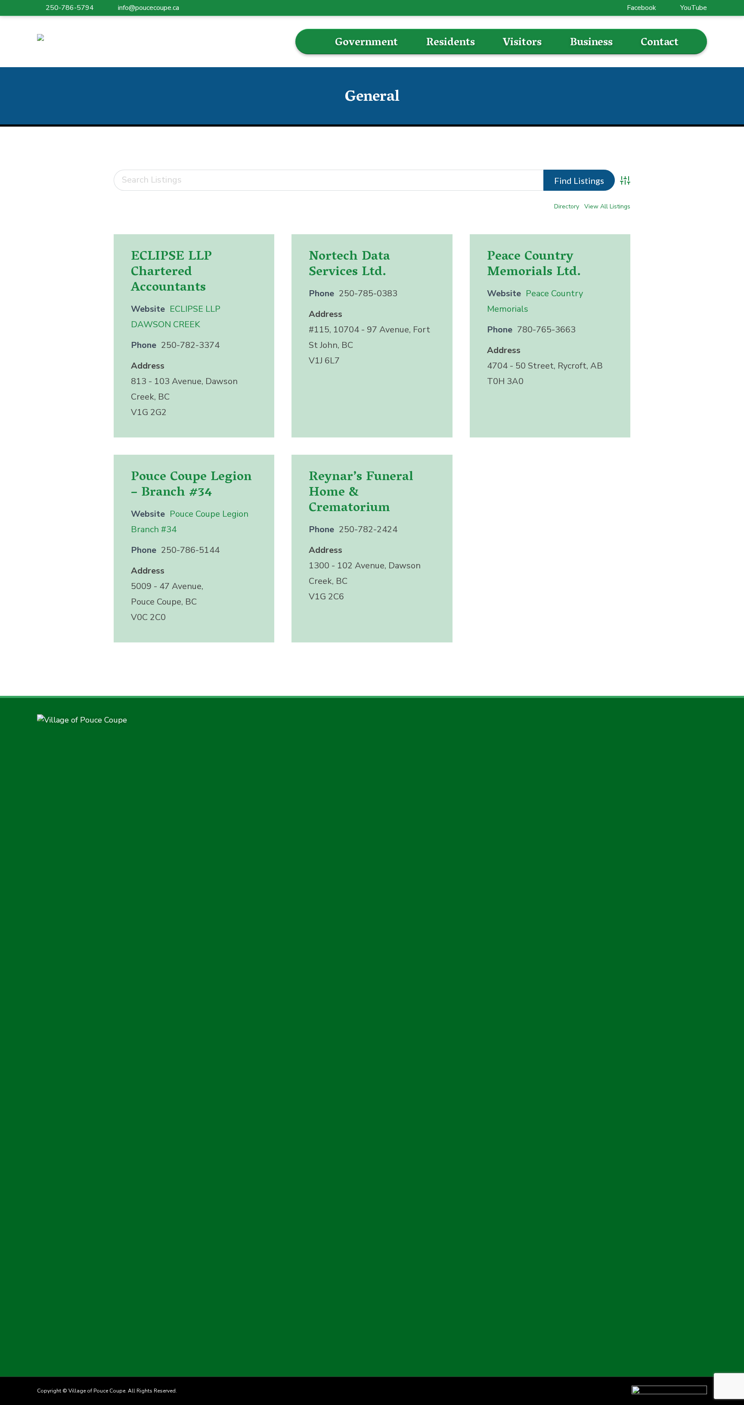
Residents (450, 43)
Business (591, 43)
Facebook (641, 7)
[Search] (315, 42)
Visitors (522, 43)
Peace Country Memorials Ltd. (534, 265)
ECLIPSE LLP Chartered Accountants (171, 273)
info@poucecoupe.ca (148, 7)
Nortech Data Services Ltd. (349, 265)
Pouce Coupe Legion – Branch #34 (191, 485)
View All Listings (607, 206)
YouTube (693, 7)
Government (366, 43)
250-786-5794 (70, 7)
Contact (660, 43)
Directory (566, 206)
